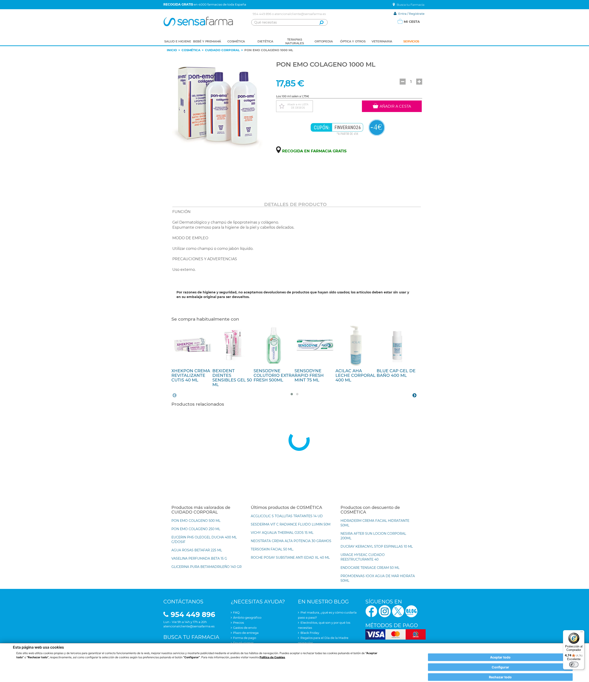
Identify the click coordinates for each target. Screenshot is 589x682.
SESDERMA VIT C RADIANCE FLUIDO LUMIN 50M (290, 524)
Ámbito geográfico (247, 617)
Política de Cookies (272, 657)
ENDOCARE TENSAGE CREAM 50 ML (370, 568)
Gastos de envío (245, 627)
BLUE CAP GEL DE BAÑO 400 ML (396, 373)
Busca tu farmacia (191, 637)
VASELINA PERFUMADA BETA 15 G (199, 558)
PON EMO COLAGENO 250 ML (195, 529)
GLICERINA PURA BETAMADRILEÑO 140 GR (206, 567)
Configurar (500, 667)
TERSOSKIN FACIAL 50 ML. (272, 549)
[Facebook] (371, 611)
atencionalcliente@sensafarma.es (300, 14)
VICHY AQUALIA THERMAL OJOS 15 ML (282, 533)
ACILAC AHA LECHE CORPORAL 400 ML (355, 375)
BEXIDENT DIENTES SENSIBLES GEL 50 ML (232, 377)
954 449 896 (262, 14)
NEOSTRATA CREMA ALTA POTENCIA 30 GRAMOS (291, 541)
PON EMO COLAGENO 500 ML (195, 521)
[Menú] (581, 633)
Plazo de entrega (246, 633)
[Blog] (411, 611)
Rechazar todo (500, 677)
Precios (238, 622)
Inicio (172, 50)
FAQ (236, 612)
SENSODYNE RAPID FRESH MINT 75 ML (309, 375)
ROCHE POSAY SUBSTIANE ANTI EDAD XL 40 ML (290, 557)
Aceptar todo (500, 657)
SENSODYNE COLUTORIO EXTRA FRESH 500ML (274, 375)
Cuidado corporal (222, 50)
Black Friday (309, 633)
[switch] (573, 664)
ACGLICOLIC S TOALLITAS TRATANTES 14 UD (287, 516)
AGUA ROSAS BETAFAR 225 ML (196, 550)
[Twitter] (398, 611)
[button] (403, 82)
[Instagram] (385, 611)
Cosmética (191, 50)
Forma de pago (244, 638)
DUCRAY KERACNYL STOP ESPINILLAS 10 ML (377, 546)
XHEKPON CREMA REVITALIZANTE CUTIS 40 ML (190, 375)
